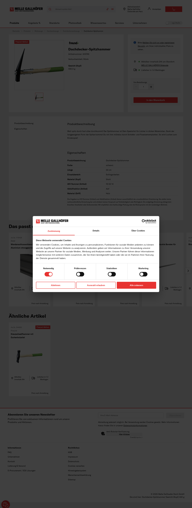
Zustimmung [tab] (54, 231)
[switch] (80, 274)
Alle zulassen (136, 285)
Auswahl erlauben (96, 285)
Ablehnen (55, 285)
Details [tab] (96, 230)
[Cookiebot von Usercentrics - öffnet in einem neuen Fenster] (144, 221)
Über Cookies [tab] (138, 230)
